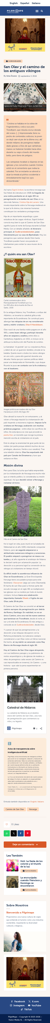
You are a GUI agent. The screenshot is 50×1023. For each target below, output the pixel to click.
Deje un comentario (24, 844)
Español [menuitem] (24, 3)
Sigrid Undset (17, 190)
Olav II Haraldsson (34, 324)
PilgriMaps (12, 1017)
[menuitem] (13, 3)
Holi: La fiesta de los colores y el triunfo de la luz (31, 864)
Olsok (25, 598)
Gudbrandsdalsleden (24, 232)
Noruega (33, 809)
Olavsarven (18, 583)
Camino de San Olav (15, 809)
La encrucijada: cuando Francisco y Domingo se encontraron (31, 881)
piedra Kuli (8, 435)
